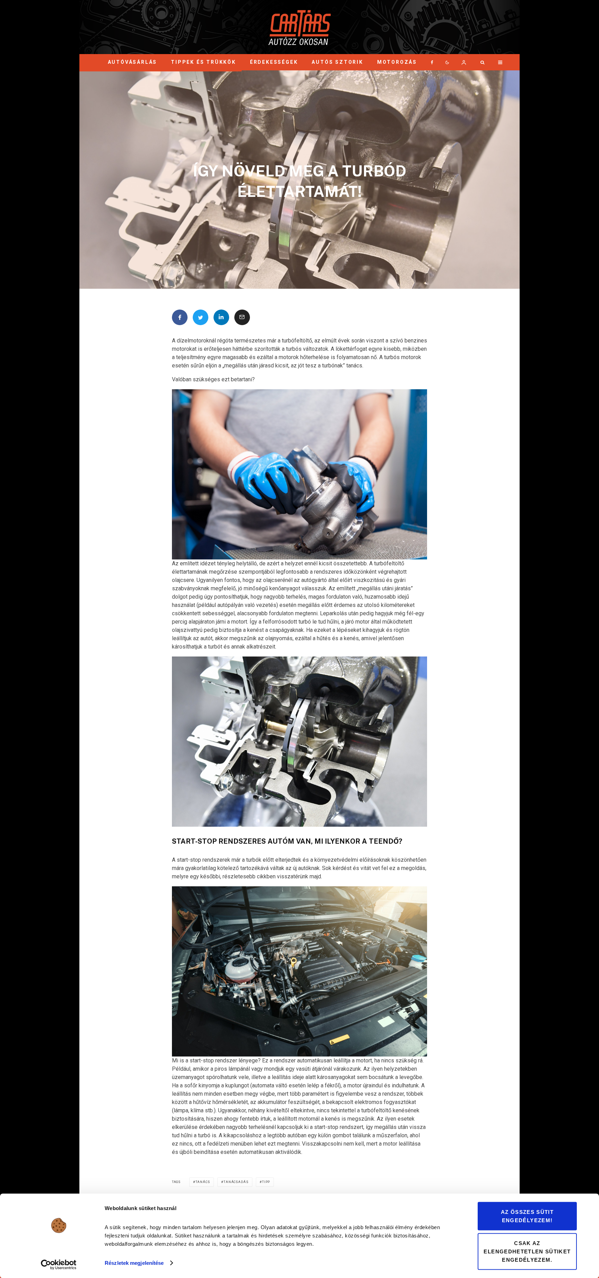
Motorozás (397, 62)
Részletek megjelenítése (134, 1263)
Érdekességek (274, 62)
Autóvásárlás (132, 62)
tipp (266, 1182)
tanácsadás (236, 1182)
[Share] (180, 317)
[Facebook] (432, 62)
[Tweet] (200, 317)
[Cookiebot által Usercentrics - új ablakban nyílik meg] (58, 1264)
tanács (203, 1182)
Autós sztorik (337, 62)
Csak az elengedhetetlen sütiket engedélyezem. (527, 1251)
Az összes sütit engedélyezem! (527, 1216)
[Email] (242, 317)
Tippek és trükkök (203, 62)
